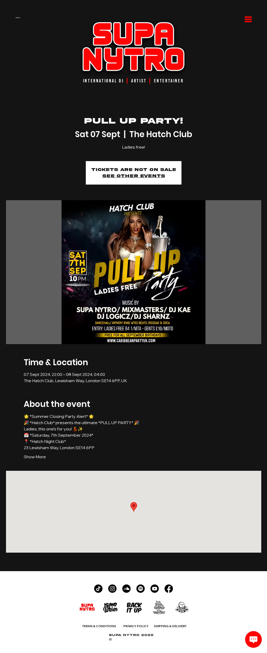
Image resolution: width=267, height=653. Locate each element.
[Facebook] (169, 588)
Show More (35, 456)
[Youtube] (154, 588)
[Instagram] (112, 588)
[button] (37, 17)
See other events (133, 176)
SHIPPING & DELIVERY (170, 626)
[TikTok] (98, 588)
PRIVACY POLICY (136, 626)
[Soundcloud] (126, 588)
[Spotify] (140, 588)
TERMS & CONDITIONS (99, 626)
